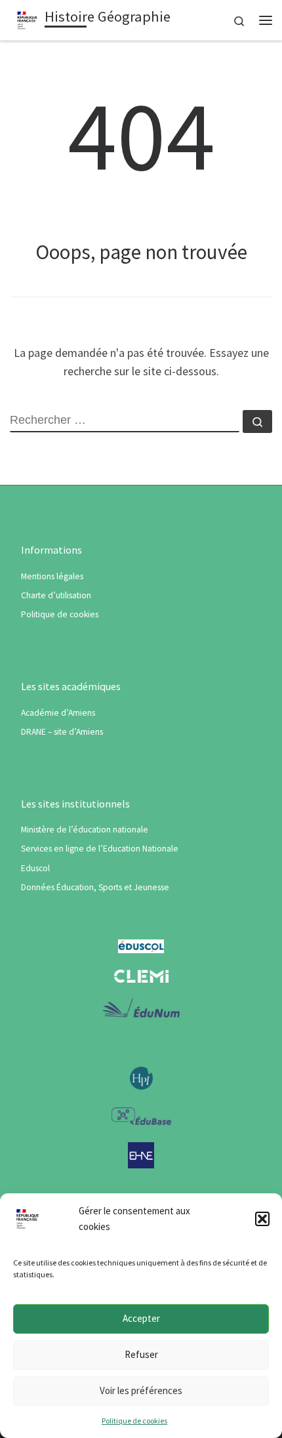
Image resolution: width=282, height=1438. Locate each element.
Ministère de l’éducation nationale (84, 829)
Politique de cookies (134, 1421)
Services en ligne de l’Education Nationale (99, 848)
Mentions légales (52, 576)
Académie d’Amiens (58, 712)
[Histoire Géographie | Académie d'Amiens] (27, 18)
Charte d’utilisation (56, 595)
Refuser (141, 1354)
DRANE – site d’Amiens (62, 731)
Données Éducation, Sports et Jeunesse (95, 887)
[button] (262, 1218)
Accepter (141, 1318)
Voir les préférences (141, 1390)
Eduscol (35, 868)
